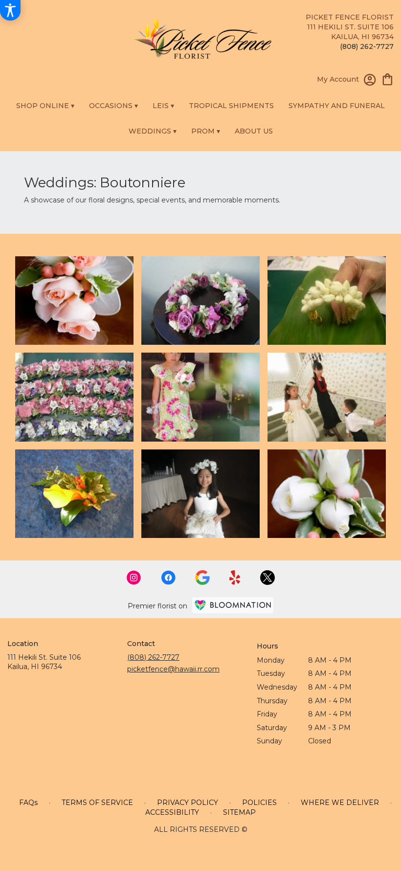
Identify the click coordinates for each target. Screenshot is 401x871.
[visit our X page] (267, 577)
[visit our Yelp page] (235, 577)
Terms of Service (97, 802)
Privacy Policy (187, 802)
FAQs (28, 802)
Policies (259, 802)
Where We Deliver (340, 802)
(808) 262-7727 (367, 46)
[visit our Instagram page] (134, 577)
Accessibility (172, 812)
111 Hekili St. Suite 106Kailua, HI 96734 (44, 662)
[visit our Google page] (202, 577)
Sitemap (239, 812)
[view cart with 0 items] (387, 78)
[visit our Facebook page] (168, 577)
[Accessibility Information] (10, 10)
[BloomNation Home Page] (232, 605)
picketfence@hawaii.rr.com (173, 669)
